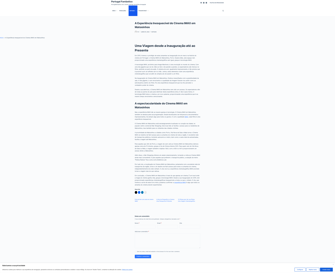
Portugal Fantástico (122, 1)
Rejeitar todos (313, 269)
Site (181, 223)
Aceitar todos (326, 269)
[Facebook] (201, 2)
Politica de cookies (127, 269)
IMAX (186, 117)
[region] (167, 268)
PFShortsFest (143, 10)
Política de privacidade (217, 2)
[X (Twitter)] (203, 2)
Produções (122, 10)
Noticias (132, 10)
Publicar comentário (143, 256)
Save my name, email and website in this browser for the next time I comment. (158, 251)
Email (159, 223)
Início (114, 10)
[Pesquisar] (223, 10)
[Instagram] (206, 2)
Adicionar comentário (142, 231)
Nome (137, 223)
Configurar (300, 269)
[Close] (333, 264)
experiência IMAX (180, 182)
